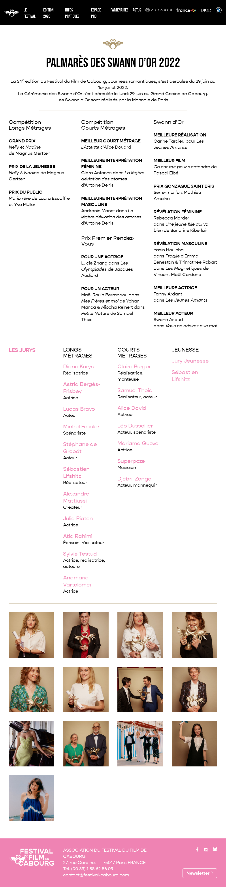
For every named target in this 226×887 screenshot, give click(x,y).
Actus (137, 10)
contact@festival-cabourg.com (96, 875)
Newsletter (198, 873)
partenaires (119, 10)
